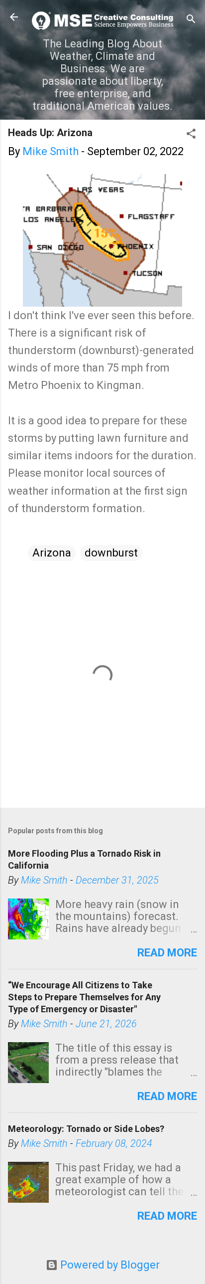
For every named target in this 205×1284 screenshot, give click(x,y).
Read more (167, 952)
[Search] (191, 20)
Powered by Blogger (109, 1265)
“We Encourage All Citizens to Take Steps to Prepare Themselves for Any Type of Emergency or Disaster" (84, 997)
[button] (191, 135)
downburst (111, 553)
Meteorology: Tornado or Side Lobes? (86, 1128)
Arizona (51, 553)
